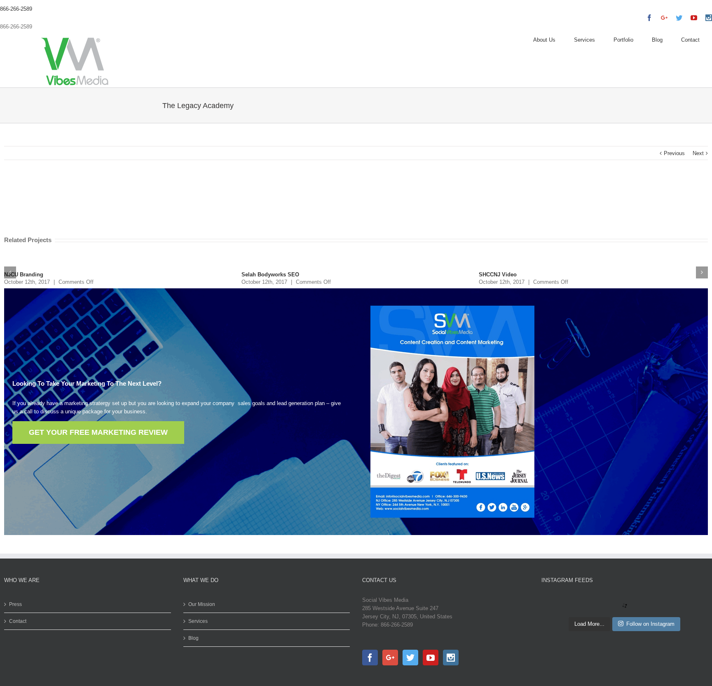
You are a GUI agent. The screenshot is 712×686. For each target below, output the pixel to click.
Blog (193, 638)
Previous (674, 153)
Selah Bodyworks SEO (33, 274)
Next (698, 153)
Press (15, 604)
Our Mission (201, 604)
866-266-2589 (16, 9)
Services (198, 621)
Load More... (589, 624)
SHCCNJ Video (260, 274)
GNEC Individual (500, 274)
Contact (17, 621)
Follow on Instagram (650, 624)
